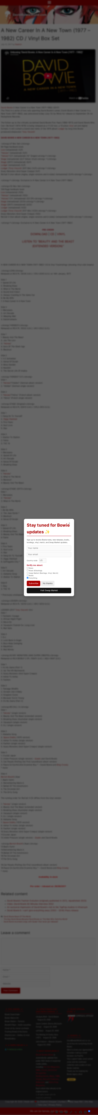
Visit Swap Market (49, 590)
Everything (32, 578)
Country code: (32, 560)
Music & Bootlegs (35, 571)
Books (31, 575)
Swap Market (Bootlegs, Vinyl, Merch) (43, 573)
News (30, 568)
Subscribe (33, 583)
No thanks (48, 583)
